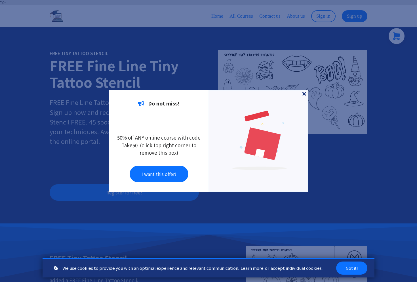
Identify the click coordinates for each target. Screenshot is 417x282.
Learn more (252, 268)
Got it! (352, 268)
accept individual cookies (296, 268)
